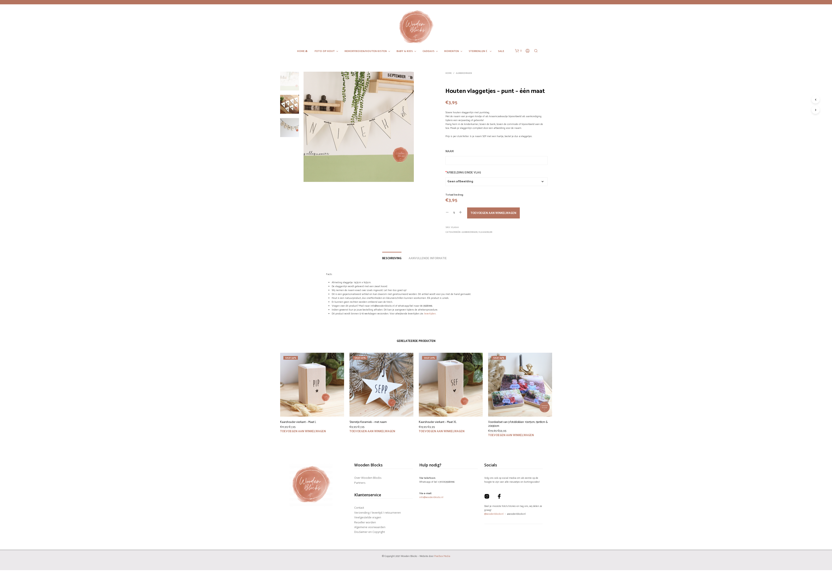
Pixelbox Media (442, 556)
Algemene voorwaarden (369, 527)
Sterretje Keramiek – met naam (368, 422)
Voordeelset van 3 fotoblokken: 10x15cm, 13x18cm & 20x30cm (518, 424)
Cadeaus (428, 51)
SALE (501, 51)
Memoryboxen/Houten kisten (365, 51)
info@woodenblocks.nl (431, 497)
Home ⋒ (302, 51)
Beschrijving (391, 258)
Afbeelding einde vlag (463, 172)
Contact (359, 508)
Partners (360, 483)
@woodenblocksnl (494, 514)
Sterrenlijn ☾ (478, 51)
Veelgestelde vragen (367, 517)
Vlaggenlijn (485, 232)
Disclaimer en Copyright (369, 532)
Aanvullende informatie (428, 258)
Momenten (451, 51)
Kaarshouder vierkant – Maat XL (438, 422)
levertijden (430, 314)
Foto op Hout (325, 51)
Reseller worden (365, 522)
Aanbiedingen (464, 73)
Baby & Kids (404, 51)
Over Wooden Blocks (368, 478)
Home (448, 73)
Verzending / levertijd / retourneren (377, 512)
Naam (449, 151)
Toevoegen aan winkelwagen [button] (303, 431)
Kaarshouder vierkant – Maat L (298, 422)
